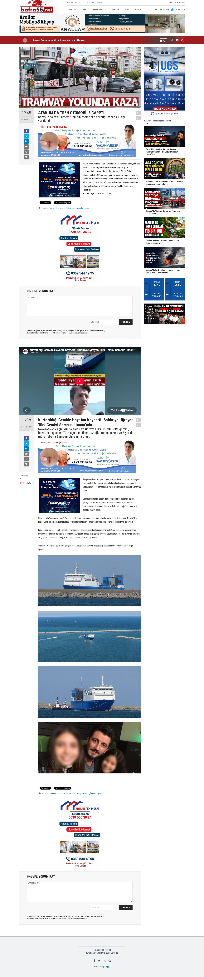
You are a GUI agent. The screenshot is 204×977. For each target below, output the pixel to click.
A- (138, 118)
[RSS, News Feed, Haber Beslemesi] (104, 960)
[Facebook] (26, 131)
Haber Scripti (99, 966)
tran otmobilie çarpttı (80, 208)
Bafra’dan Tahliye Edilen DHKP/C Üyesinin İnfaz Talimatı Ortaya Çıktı (66, 40)
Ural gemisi (66, 793)
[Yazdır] (26, 151)
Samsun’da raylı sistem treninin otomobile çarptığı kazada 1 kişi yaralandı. (81, 119)
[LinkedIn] (26, 141)
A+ (138, 113)
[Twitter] (26, 136)
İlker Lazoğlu (95, 793)
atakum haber (65, 208)
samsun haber (55, 793)
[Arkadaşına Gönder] (26, 146)
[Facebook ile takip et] (94, 960)
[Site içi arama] (182, 40)
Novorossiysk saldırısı (80, 793)
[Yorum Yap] (26, 157)
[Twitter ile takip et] (99, 960)
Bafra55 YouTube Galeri (76, 3)
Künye (91, 3)
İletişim (99, 3)
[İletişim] (177, 40)
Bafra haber (54, 208)
